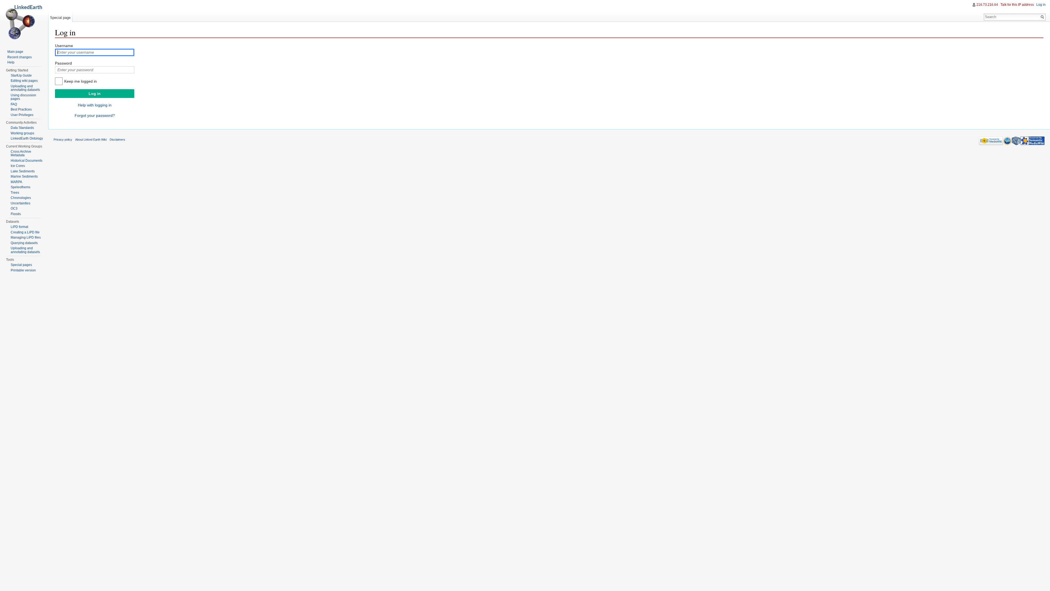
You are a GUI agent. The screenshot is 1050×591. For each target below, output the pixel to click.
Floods (16, 214)
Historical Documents (26, 161)
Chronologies (21, 198)
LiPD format (19, 227)
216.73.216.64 (987, 5)
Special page (60, 18)
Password (63, 63)
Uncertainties (20, 203)
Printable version (23, 270)
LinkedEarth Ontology (27, 138)
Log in (1041, 5)
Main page (15, 52)
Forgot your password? (95, 115)
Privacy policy (63, 139)
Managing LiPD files (26, 237)
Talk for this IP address (1017, 5)
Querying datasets (24, 243)
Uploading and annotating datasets (25, 88)
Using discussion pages (23, 97)
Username (64, 46)
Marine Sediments (24, 176)
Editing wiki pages (24, 81)
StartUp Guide (21, 75)
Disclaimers (117, 139)
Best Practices (21, 109)
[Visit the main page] (24, 22)
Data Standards (22, 128)
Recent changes (19, 57)
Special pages (21, 265)
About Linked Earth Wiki (91, 139)
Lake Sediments (23, 171)
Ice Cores (18, 166)
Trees (15, 193)
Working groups (22, 133)
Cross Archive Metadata (21, 153)
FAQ (14, 104)
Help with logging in (95, 105)
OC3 (14, 208)
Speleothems (20, 187)
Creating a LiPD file (25, 232)
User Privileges (22, 115)
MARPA (16, 182)
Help (10, 62)
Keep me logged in (80, 81)
